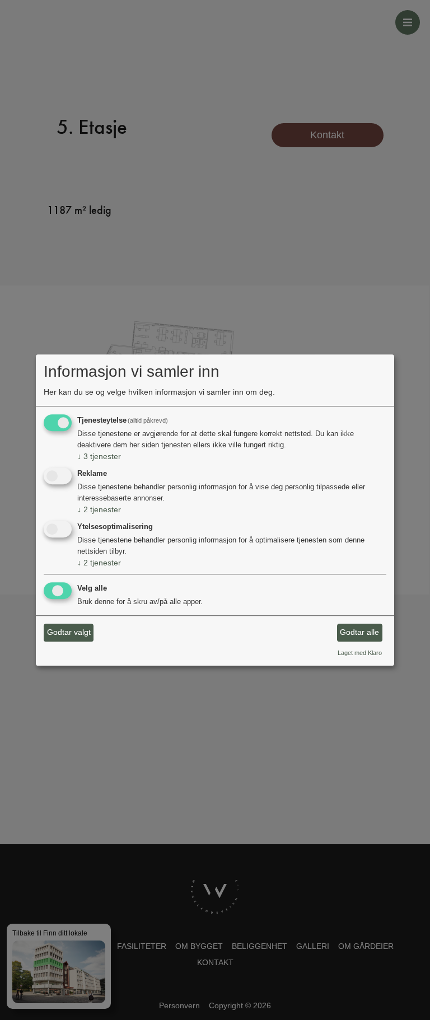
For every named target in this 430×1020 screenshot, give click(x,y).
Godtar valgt (69, 632)
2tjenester (99, 509)
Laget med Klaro (360, 652)
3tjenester (99, 456)
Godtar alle (359, 632)
